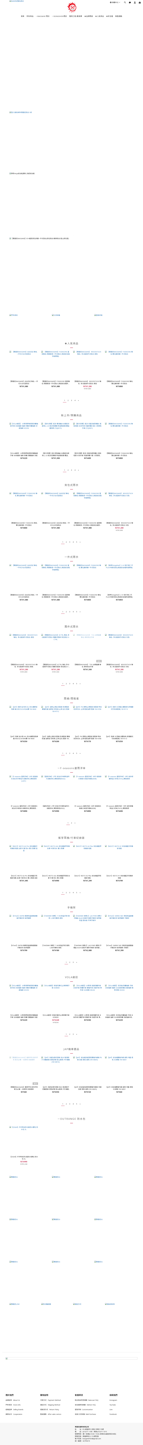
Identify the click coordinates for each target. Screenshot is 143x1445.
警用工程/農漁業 (75, 16)
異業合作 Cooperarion (14, 1414)
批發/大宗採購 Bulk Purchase (85, 1414)
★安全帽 (109, 16)
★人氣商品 (99, 16)
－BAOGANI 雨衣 (43, 16)
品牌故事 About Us (13, 1400)
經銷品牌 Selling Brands (14, 1409)
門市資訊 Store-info (13, 1405)
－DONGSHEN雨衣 (59, 16)
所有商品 (30, 16)
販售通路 (118, 16)
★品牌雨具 (88, 16)
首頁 (22, 16)
